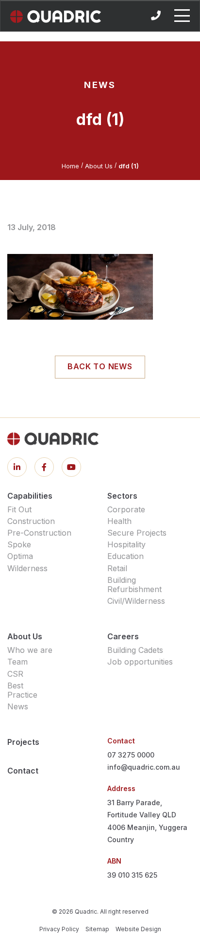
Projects (23, 742)
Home (70, 166)
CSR (15, 674)
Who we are (29, 650)
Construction (31, 521)
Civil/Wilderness (136, 601)
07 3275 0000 (130, 755)
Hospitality (126, 544)
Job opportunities (140, 662)
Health (119, 521)
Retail (117, 568)
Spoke (19, 544)
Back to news (100, 366)
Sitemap (97, 929)
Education (125, 556)
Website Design (138, 929)
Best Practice (22, 690)
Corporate (126, 509)
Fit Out (19, 509)
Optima (20, 556)
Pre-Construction (39, 533)
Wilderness (27, 568)
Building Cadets (135, 650)
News (17, 706)
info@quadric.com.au (143, 767)
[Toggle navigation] (182, 15)
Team (17, 662)
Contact (22, 771)
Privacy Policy (59, 929)
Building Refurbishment (134, 584)
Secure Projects (137, 533)
